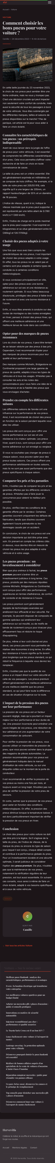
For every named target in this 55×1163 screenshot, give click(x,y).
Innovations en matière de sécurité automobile (22, 1014)
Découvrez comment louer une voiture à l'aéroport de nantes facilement (24, 1103)
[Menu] (49, 2)
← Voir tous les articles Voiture (17, 945)
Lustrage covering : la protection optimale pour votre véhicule (25, 1047)
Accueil (6, 9)
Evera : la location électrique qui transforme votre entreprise (26, 987)
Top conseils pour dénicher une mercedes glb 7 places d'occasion (27, 1094)
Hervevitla (9, 1130)
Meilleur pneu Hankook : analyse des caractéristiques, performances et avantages (26, 978)
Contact (33, 1147)
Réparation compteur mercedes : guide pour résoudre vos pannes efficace (26, 1076)
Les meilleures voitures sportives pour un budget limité (25, 996)
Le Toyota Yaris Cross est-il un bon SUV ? (25, 1030)
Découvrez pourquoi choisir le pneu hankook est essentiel (27, 1056)
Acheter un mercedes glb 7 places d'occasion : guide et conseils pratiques (27, 1005)
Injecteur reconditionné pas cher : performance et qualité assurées (21, 1023)
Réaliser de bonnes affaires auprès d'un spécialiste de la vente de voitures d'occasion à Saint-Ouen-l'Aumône (27, 1066)
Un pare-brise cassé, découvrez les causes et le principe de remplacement (26, 1085)
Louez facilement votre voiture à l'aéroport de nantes (27, 1038)
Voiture (14, 9)
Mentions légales (19, 1147)
